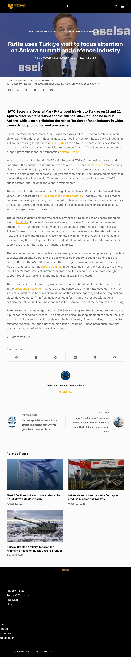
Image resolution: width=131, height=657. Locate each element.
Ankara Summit (69, 152)
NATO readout (96, 165)
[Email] (114, 357)
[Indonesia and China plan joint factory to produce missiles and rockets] (96, 474)
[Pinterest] (56, 357)
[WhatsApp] (52, 90)
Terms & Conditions (19, 595)
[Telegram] (43, 90)
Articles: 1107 (65, 392)
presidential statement (29, 288)
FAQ (9, 604)
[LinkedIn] (26, 90)
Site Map (12, 599)
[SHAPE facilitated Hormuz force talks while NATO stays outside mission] (35, 474)
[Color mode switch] (67, 6)
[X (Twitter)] (18, 90)
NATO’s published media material (61, 195)
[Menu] (122, 6)
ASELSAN (58, 143)
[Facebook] (10, 90)
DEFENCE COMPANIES (74, 31)
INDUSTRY (91, 31)
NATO (99, 31)
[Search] (116, 6)
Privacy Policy (15, 590)
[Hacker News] (35, 90)
